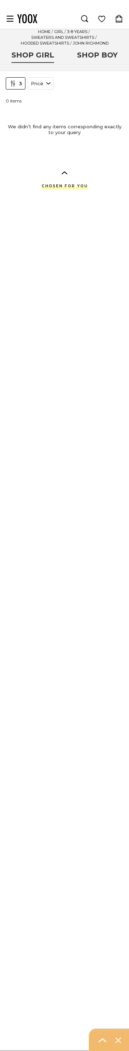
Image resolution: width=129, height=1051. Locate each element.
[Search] (84, 19)
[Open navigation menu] (10, 19)
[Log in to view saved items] (102, 19)
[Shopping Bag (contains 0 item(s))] (119, 19)
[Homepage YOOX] (27, 18)
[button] (64, 172)
